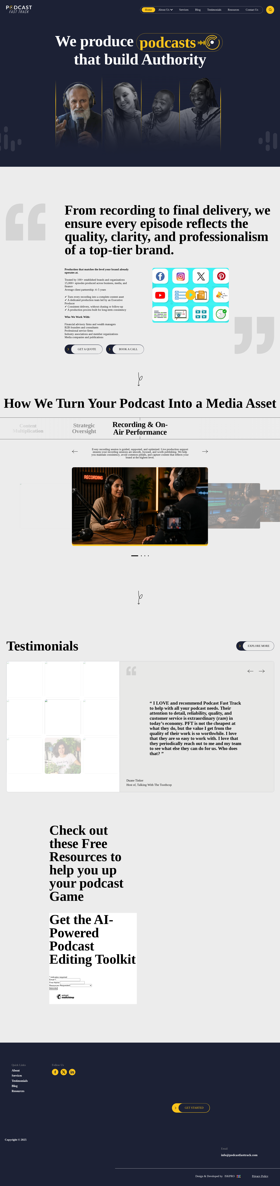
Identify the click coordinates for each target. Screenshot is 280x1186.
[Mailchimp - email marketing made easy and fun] (65, 997)
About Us (163, 9)
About (16, 1070)
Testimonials (214, 9)
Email (52, 979)
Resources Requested (60, 985)
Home (148, 9)
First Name (54, 982)
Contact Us (252, 9)
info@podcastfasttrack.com (239, 1155)
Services (183, 9)
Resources (233, 9)
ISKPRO (230, 1176)
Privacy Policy (260, 1176)
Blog (198, 9)
